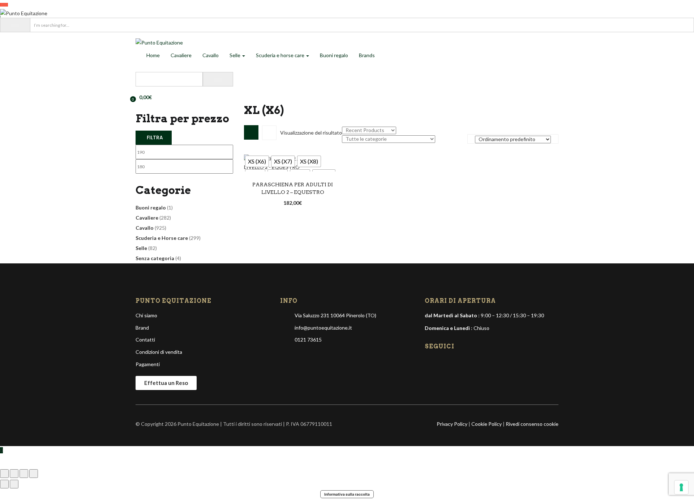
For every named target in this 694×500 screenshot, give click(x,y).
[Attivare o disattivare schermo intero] (14, 473)
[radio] (257, 161)
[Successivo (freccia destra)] (14, 484)
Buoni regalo (334, 55)
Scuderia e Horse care (162, 238)
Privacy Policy (452, 424)
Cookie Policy (486, 424)
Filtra (155, 137)
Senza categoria (155, 258)
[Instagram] (443, 363)
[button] (144, 97)
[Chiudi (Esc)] (33, 473)
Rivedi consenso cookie (532, 424)
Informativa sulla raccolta (347, 494)
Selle (235, 55)
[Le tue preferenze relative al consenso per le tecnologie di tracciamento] (681, 487)
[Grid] (251, 132)
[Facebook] (431, 363)
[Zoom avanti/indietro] (4, 473)
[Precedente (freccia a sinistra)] (4, 484)
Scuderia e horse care (280, 55)
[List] (269, 133)
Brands (367, 55)
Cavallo (210, 55)
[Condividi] (24, 473)
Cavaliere (181, 55)
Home (153, 55)
